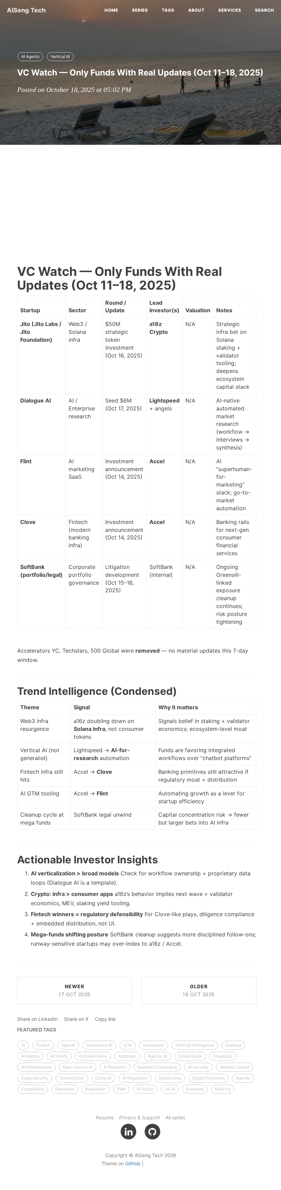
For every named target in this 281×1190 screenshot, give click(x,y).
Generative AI (99, 1045)
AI (23, 1045)
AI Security (198, 1067)
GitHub (132, 1163)
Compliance (32, 1089)
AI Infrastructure (36, 1067)
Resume (105, 1117)
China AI (103, 1078)
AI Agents (30, 56)
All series (175, 1117)
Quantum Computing (157, 1067)
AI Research (114, 1067)
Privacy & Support (139, 1117)
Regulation (95, 1089)
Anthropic (127, 1056)
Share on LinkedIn (37, 1019)
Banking (223, 1089)
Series (140, 10)
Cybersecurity (34, 1078)
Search (264, 10)
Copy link (105, 1019)
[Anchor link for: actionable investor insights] (9, 859)
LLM (127, 1045)
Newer (74, 990)
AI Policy (145, 1089)
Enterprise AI (190, 1056)
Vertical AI (60, 56)
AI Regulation (135, 1078)
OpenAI (68, 1045)
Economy (195, 1089)
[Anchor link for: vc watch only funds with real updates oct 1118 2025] (9, 72)
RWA (121, 1089)
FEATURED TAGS (36, 1029)
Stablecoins (170, 1078)
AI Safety (59, 1056)
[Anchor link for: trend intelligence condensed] (9, 691)
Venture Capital (234, 1067)
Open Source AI (78, 1067)
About (196, 10)
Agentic (243, 1078)
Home (111, 10)
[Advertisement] (140, 200)
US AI (169, 1089)
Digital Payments (208, 1078)
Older (199, 990)
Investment (153, 1045)
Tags (168, 10)
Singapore (223, 1056)
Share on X (76, 1019)
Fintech (43, 1045)
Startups (233, 1045)
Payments (64, 1089)
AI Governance (93, 1056)
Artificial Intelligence (194, 1045)
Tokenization (71, 1078)
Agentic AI (157, 1056)
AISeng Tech (26, 10)
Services (229, 10)
